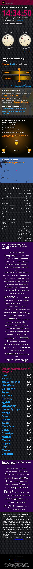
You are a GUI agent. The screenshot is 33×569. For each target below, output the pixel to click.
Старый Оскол (8, 262)
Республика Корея (11, 471)
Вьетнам (11, 502)
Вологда (23, 306)
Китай (8, 491)
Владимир (25, 262)
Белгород (13, 270)
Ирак (26, 481)
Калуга (17, 267)
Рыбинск (11, 252)
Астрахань (16, 325)
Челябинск (24, 347)
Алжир (16, 492)
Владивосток (25, 275)
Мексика (24, 487)
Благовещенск (26, 319)
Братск (16, 356)
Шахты (16, 287)
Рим (4, 447)
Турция (15, 478)
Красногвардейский (10, 272)
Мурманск (6, 275)
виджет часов (26, 51)
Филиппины (19, 481)
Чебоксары (24, 290)
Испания (26, 507)
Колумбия (16, 509)
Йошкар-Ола (25, 281)
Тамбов (11, 293)
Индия (9, 506)
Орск (28, 309)
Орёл (14, 262)
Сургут (18, 344)
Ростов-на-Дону (13, 111)
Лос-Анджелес (11, 382)
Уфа (19, 261)
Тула (16, 338)
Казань (4, 111)
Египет (7, 499)
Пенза (7, 304)
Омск (25, 322)
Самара (11, 318)
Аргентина (18, 495)
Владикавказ (13, 350)
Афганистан (8, 478)
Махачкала (19, 293)
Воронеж (22, 111)
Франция (14, 475)
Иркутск (26, 297)
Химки (27, 328)
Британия (26, 495)
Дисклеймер (16, 561)
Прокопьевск (22, 341)
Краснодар (5, 113)
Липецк (6, 313)
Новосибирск (11, 353)
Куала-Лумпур (11, 409)
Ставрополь (24, 287)
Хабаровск (10, 334)
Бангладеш (24, 484)
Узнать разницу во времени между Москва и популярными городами (16, 85)
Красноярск (9, 344)
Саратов (20, 278)
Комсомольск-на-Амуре (13, 264)
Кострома (26, 300)
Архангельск (25, 267)
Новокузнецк (24, 354)
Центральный (11, 278)
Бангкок (7, 395)
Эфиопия (19, 506)
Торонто (7, 392)
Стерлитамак (7, 309)
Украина (21, 475)
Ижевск (25, 325)
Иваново (24, 264)
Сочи (4, 279)
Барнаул (22, 309)
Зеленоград (8, 258)
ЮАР (27, 475)
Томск (5, 315)
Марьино (27, 278)
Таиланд (14, 484)
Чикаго (6, 378)
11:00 (4, 66)
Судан (27, 492)
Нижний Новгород (20, 108)
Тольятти (19, 331)
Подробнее (19, 20)
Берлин (6, 430)
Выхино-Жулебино (9, 281)
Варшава (7, 454)
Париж (6, 443)
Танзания (7, 484)
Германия (22, 468)
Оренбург (12, 315)
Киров (26, 331)
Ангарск (28, 315)
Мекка (6, 412)
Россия (6, 495)
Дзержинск (10, 306)
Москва (10, 297)
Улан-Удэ (21, 350)
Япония (9, 481)
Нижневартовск (9, 284)
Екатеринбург (11, 255)
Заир (12, 495)
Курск (5, 348)
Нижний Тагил (24, 273)
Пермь (19, 334)
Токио (5, 423)
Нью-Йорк (8, 385)
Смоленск (18, 300)
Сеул (5, 416)
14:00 (12, 64)
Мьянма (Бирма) (12, 468)
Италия (21, 492)
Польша (10, 509)
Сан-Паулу (8, 388)
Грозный (11, 348)
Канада (7, 488)
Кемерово (9, 322)
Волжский (18, 322)
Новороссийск (14, 275)
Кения (27, 499)
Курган (25, 335)
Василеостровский (9, 300)
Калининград (9, 338)
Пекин (6, 419)
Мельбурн (8, 426)
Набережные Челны (20, 258)
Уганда (26, 471)
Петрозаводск (19, 252)
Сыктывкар (20, 270)
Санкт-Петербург (7, 108)
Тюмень (8, 328)
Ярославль (23, 284)
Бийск (16, 348)
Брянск (16, 306)
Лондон (7, 436)
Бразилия (24, 477)
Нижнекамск (24, 304)
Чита (12, 331)
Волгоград (24, 337)
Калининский (18, 328)
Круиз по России (18, 539)
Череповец (21, 316)
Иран (20, 471)
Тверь (18, 319)
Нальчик (19, 298)
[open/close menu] (30, 3)
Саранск (6, 331)
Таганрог (15, 309)
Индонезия (17, 498)
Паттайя (7, 399)
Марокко (22, 509)
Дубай (6, 402)
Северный (17, 281)
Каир (5, 375)
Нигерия (14, 487)
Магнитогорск (9, 267)
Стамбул (7, 433)
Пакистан (20, 502)
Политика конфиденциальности (16, 559)
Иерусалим (9, 406)
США (7, 474)
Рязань (8, 325)
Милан (6, 450)
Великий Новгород (24, 255)
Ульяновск (9, 287)
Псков (16, 284)
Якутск (5, 319)
